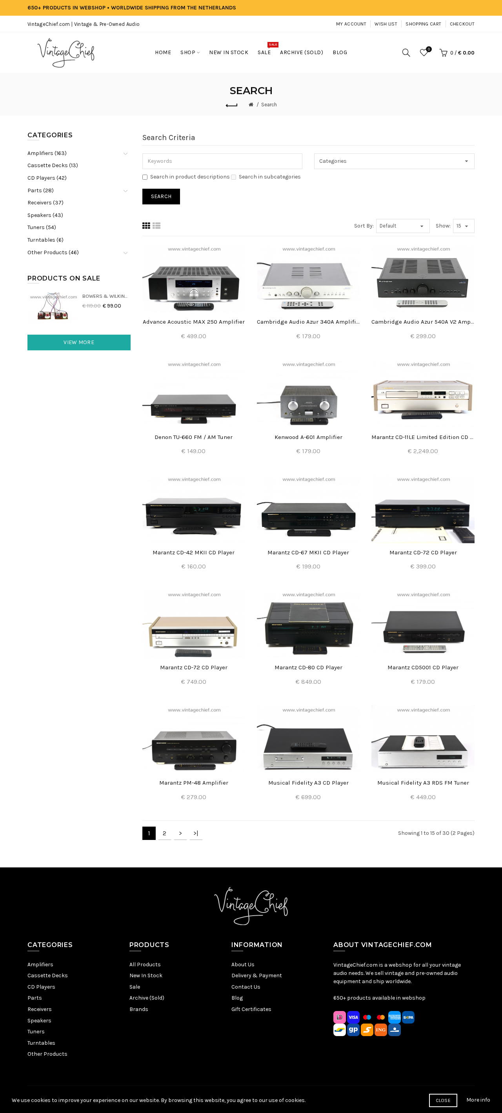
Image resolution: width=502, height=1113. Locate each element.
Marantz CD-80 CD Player (308, 667)
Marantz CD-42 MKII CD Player (194, 552)
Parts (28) (40, 190)
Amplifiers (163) (47, 153)
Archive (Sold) (146, 998)
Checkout (462, 24)
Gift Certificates (251, 1009)
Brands (138, 1009)
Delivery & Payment (256, 975)
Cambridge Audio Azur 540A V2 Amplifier (422, 321)
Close (443, 1100)
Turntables (41, 1043)
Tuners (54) (41, 227)
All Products (145, 964)
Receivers (39, 1009)
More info (478, 1100)
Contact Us (245, 987)
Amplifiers (40, 964)
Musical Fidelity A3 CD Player (308, 782)
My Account (351, 24)
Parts (34, 998)
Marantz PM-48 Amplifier (193, 782)
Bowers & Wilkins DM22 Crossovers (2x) (106, 296)
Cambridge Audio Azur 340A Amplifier (308, 321)
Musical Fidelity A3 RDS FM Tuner (423, 782)
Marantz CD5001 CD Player (422, 667)
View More (79, 342)
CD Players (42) (47, 178)
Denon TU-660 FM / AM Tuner (194, 437)
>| (195, 833)
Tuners (36, 1031)
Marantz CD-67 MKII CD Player (308, 552)
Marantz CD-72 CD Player (423, 552)
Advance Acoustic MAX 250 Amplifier (194, 321)
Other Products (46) (53, 252)
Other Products (47, 1054)
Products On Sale (63, 278)
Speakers (39, 1020)
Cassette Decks (47, 975)
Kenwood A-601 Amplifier (308, 437)
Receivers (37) (45, 202)
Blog (237, 998)
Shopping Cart (423, 24)
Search (269, 104)
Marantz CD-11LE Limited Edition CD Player (422, 437)
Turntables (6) (45, 240)
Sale (134, 987)
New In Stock (145, 975)
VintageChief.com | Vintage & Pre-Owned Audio (83, 24)
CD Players (41, 987)
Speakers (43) (45, 215)
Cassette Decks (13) (52, 165)
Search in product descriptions (190, 176)
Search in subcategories (270, 176)
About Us (243, 964)
